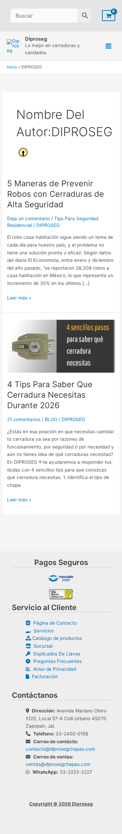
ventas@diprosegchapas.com (58, 764)
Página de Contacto (53, 623)
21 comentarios (23, 419)
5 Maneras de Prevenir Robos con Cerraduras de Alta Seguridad (55, 194)
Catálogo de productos (56, 638)
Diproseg (36, 39)
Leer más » (19, 298)
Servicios (42, 630)
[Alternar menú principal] (108, 46)
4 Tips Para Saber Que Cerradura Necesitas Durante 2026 (50, 394)
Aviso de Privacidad (53, 669)
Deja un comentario (28, 218)
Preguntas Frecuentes (56, 661)
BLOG (51, 419)
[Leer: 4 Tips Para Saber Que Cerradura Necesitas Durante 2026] (61, 345)
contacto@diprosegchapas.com (60, 749)
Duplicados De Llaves (55, 653)
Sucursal (42, 646)
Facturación (43, 676)
